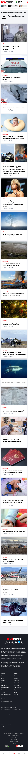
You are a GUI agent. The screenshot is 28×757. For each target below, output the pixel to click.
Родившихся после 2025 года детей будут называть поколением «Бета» (13, 137)
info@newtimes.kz (5, 726)
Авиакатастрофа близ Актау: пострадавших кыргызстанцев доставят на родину (11, 441)
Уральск (3, 692)
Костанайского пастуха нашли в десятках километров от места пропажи (11, 47)
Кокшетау (3, 683)
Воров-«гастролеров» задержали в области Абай (12, 621)
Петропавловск (5, 687)
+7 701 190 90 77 (5, 728)
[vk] (6, 642)
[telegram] (22, 642)
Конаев (16, 694)
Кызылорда (4, 685)
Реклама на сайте (14, 741)
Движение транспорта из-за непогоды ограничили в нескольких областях (13, 410)
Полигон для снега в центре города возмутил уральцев (12, 560)
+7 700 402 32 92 (5, 716)
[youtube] (16, 642)
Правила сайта (14, 737)
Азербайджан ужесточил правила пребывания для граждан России (12, 471)
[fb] (9, 642)
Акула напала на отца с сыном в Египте (14, 382)
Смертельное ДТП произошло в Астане (11, 78)
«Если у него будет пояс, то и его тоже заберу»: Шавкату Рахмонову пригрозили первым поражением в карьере (13, 203)
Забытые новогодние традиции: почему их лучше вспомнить (12, 323)
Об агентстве (14, 739)
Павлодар (16, 685)
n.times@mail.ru (4, 721)
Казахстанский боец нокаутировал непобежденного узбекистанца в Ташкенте (12, 502)
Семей (15, 676)
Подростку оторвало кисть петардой (13, 531)
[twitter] (19, 642)
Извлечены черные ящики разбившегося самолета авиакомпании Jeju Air (14, 590)
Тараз (2, 690)
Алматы (16, 673)
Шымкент (3, 676)
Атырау (3, 680)
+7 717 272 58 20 (5, 714)
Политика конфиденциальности (14, 735)
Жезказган (16, 692)
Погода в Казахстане (6, 701)
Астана (3, 673)
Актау (2, 678)
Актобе (16, 678)
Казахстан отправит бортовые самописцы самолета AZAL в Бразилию (14, 353)
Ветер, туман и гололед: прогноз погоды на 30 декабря (12, 235)
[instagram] (12, 642)
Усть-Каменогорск (6, 694)
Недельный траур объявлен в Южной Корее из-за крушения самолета (13, 294)
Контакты (14, 743)
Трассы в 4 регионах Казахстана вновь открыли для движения (13, 107)
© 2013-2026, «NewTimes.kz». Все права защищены (14, 733)
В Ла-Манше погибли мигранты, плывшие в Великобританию (11, 264)
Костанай (16, 683)
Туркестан (16, 690)
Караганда (16, 680)
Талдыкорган (17, 687)
